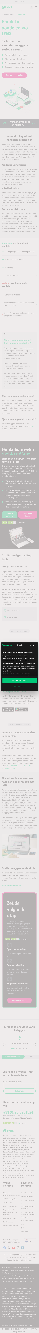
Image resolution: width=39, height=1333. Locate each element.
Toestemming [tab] (7, 645)
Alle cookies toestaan (19, 681)
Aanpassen (18, 686)
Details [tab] (19, 645)
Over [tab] (32, 645)
